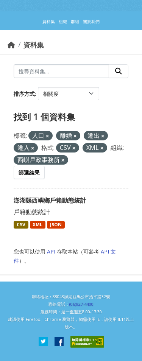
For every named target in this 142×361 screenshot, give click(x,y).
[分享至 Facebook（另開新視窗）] (59, 342)
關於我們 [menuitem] (91, 21)
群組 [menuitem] (75, 21)
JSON (56, 224)
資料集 (33, 44)
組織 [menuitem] (63, 21)
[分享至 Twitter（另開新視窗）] (43, 342)
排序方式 (24, 93)
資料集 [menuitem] (48, 21)
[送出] (118, 71)
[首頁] (11, 44)
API (51, 251)
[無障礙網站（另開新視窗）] (87, 342)
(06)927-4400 (81, 304)
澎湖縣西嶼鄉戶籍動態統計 (50, 200)
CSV (21, 224)
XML (37, 224)
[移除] (47, 136)
